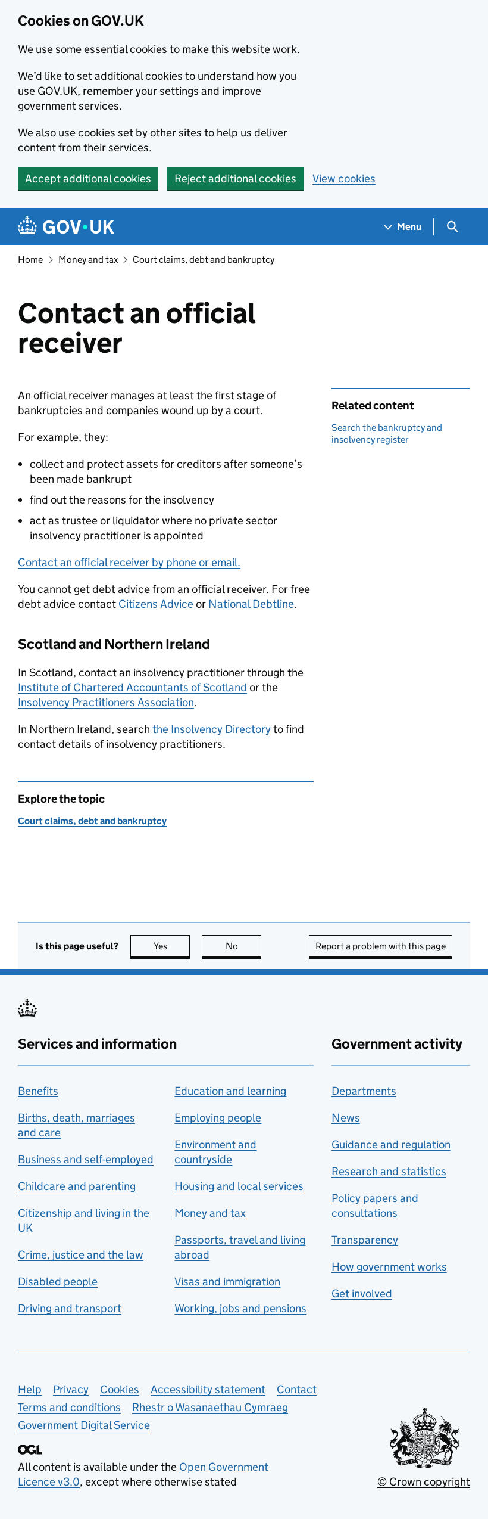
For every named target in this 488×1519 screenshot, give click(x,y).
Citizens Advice (155, 604)
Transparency (364, 1240)
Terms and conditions (69, 1407)
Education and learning (230, 1091)
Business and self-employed (86, 1159)
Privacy (71, 1389)
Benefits (38, 1091)
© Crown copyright (423, 1482)
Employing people (217, 1118)
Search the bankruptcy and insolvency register (386, 433)
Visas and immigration (227, 1281)
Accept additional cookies (88, 178)
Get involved (361, 1293)
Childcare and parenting (77, 1186)
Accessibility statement (208, 1389)
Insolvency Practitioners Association (106, 702)
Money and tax (88, 259)
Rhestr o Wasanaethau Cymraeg (210, 1407)
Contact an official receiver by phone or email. (129, 562)
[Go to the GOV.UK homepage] (66, 227)
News (345, 1118)
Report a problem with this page (380, 946)
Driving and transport (69, 1308)
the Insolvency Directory (211, 729)
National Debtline (251, 604)
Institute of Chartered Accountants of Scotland (132, 687)
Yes (172, 946)
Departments (363, 1091)
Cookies (119, 1389)
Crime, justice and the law (80, 1255)
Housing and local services (239, 1186)
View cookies (344, 178)
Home (30, 259)
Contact (297, 1389)
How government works (389, 1266)
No (243, 946)
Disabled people (58, 1281)
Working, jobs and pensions (240, 1308)
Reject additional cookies (235, 178)
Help (30, 1389)
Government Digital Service (84, 1425)
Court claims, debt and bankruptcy (203, 259)
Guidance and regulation (391, 1144)
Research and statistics (388, 1171)
